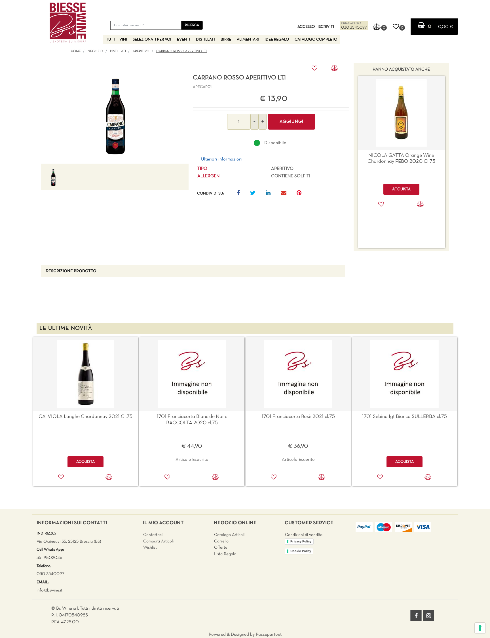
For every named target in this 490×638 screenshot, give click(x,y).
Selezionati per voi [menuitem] (152, 39)
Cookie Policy (300, 551)
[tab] (71, 271)
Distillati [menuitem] (205, 39)
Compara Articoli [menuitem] (158, 541)
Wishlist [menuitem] (150, 548)
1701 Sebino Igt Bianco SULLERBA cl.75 (404, 416)
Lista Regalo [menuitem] (225, 554)
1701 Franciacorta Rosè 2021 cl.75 (298, 416)
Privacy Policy (300, 541)
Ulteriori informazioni (221, 159)
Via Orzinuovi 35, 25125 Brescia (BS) (69, 542)
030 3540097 (354, 27)
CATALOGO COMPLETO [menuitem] (316, 39)
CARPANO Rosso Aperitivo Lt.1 (181, 51)
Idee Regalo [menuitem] (277, 39)
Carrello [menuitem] (221, 541)
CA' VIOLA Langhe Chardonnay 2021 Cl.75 (85, 416)
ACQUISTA (85, 462)
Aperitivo (141, 51)
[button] (192, 25)
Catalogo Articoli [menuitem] (229, 535)
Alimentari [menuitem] (248, 39)
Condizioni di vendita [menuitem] (303, 535)
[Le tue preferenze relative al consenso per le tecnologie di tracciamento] (480, 628)
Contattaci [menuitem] (152, 535)
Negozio (95, 51)
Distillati (118, 51)
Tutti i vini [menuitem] (116, 39)
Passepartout (269, 635)
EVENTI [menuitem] (183, 39)
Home (76, 51)
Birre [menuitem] (226, 39)
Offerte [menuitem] (220, 548)
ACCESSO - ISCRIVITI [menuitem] (315, 27)
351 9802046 (49, 558)
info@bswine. (48, 590)
